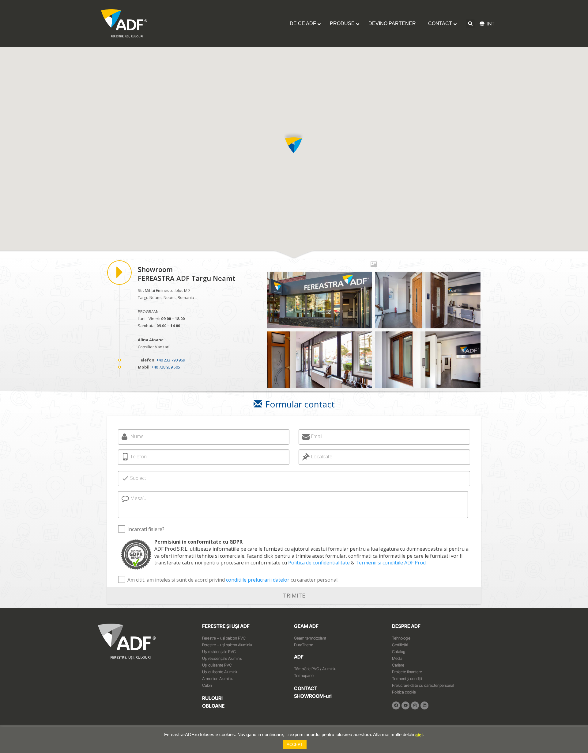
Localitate (321, 456)
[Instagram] (415, 705)
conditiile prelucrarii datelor (257, 579)
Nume (137, 436)
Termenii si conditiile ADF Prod (391, 562)
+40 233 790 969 (170, 360)
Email (316, 436)
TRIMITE (294, 595)
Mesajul (138, 498)
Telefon (138, 456)
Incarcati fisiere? (145, 529)
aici (419, 734)
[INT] (483, 23)
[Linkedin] (424, 705)
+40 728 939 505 (166, 367)
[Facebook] (396, 705)
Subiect (138, 478)
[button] (470, 23)
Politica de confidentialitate (319, 562)
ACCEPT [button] (295, 744)
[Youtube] (405, 705)
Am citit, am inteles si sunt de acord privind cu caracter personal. (232, 579)
